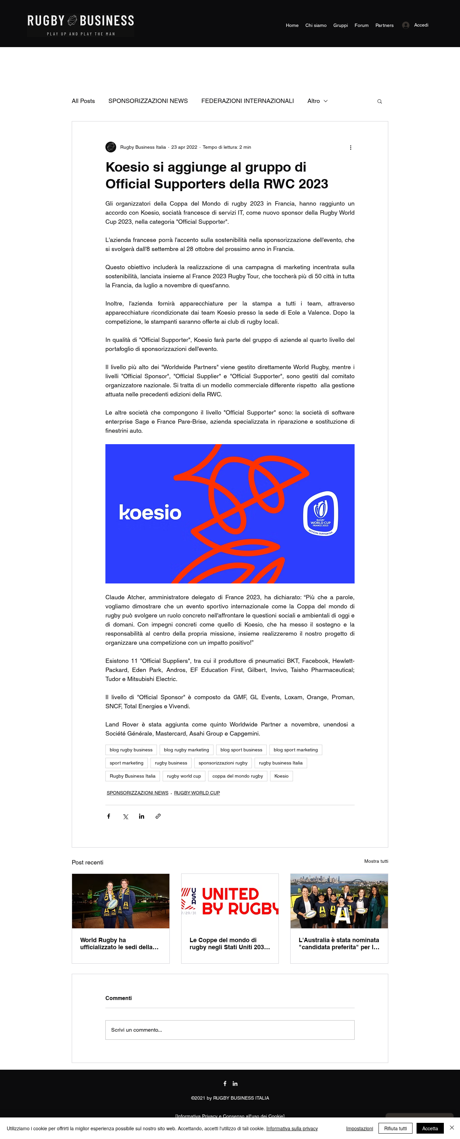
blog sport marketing (296, 749)
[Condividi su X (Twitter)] (125, 816)
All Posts (83, 100)
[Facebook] (225, 1083)
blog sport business (241, 749)
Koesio (281, 776)
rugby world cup (184, 776)
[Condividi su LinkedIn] (141, 816)
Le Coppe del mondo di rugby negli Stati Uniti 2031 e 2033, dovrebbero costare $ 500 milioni (229, 943)
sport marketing (126, 763)
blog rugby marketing (186, 749)
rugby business (171, 763)
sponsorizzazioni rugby (223, 763)
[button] (379, 101)
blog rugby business (131, 749)
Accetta (430, 1128)
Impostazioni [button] (359, 1128)
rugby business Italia (281, 763)
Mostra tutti (376, 861)
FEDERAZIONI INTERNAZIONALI (247, 100)
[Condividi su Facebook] (108, 816)
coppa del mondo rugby (237, 776)
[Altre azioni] (351, 147)
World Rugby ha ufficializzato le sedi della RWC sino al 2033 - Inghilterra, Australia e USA (119, 943)
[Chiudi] (452, 1128)
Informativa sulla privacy (292, 1128)
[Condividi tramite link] (158, 816)
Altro (313, 100)
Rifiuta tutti (395, 1128)
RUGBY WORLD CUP (197, 792)
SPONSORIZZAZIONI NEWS (148, 100)
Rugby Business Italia (133, 776)
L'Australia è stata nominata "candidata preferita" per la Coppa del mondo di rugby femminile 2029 (339, 943)
